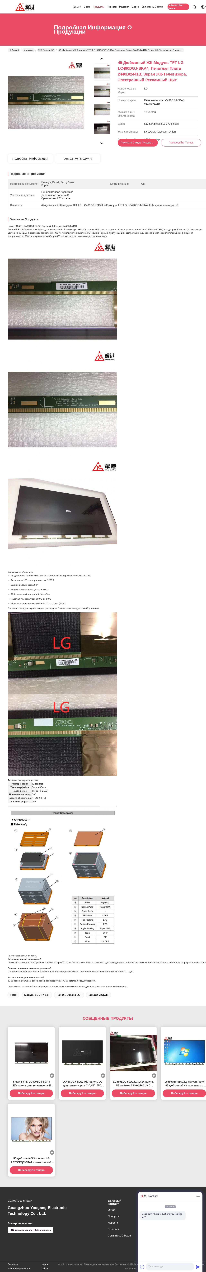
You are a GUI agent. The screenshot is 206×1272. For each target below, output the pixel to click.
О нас (87, 6)
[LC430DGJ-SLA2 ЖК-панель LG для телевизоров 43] (82, 1052)
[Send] (198, 1266)
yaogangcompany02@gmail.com (33, 1230)
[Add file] (142, 1266)
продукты (98, 6)
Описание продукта (78, 158)
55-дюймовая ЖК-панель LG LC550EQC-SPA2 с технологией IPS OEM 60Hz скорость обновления (31, 1160)
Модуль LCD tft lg (36, 995)
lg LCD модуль (98, 995)
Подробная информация (30, 158)
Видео (135, 6)
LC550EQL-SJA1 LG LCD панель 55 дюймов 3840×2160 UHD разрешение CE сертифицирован (133, 1084)
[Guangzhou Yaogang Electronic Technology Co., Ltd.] (25, 7)
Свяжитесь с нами (152, 6)
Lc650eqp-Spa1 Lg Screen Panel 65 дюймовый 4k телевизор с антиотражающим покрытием (184, 1084)
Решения (124, 6)
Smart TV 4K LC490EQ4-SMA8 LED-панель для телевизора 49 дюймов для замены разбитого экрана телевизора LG (31, 1084)
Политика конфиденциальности (19, 1266)
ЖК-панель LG (46, 50)
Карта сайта (45, 1266)
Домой (77, 6)
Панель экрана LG (68, 995)
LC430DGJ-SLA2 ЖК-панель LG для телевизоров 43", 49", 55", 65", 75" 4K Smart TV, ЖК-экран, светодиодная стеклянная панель (82, 1084)
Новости (112, 6)
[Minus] (198, 1196)
